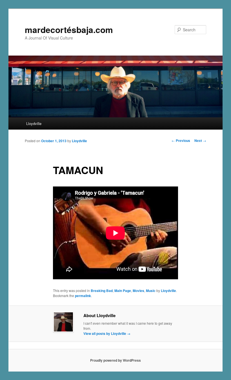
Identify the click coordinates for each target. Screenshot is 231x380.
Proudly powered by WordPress (115, 360)
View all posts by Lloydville (106, 333)
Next (200, 140)
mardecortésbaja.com (69, 29)
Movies (138, 290)
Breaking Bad (102, 290)
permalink (83, 295)
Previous (181, 140)
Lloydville (33, 123)
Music (151, 290)
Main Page (122, 290)
